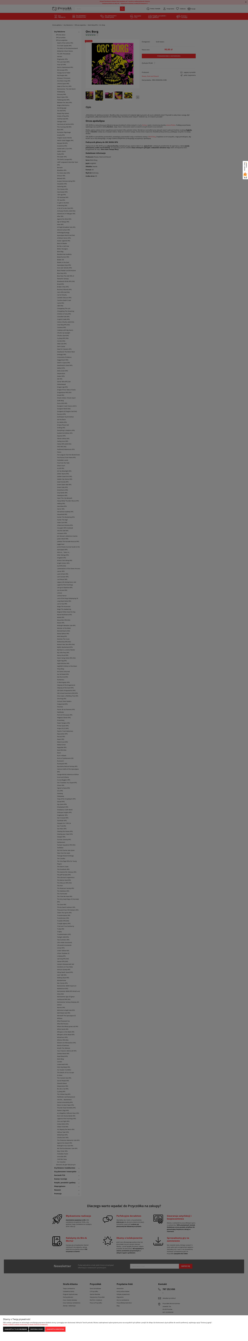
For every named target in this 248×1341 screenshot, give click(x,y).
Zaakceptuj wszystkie (55, 1329)
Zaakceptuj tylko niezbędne (16, 1329)
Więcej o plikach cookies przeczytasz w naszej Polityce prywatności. (25, 1324)
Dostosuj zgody (36, 1329)
